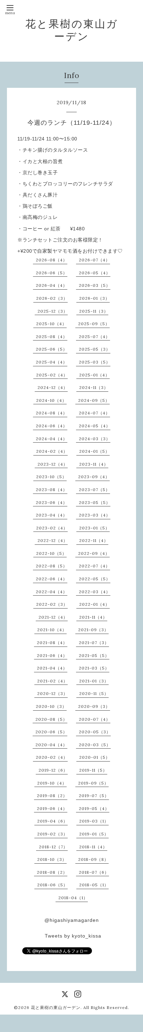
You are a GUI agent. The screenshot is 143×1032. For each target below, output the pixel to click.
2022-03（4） (94, 591)
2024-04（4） (51, 438)
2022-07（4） (94, 565)
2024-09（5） (94, 400)
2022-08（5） (51, 565)
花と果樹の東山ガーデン (71, 30)
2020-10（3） (51, 706)
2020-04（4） (51, 744)
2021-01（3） (94, 680)
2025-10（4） (51, 323)
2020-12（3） (52, 693)
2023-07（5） (94, 489)
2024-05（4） (94, 425)
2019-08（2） (52, 795)
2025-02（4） (52, 374)
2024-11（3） (93, 387)
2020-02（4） (52, 757)
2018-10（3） (52, 859)
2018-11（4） (93, 846)
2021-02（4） (52, 680)
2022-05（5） (94, 578)
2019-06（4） (52, 808)
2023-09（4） (94, 476)
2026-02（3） (52, 298)
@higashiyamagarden (71, 920)
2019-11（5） (93, 770)
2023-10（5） (51, 476)
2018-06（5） (52, 884)
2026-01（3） (94, 298)
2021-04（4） (52, 668)
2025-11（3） (93, 311)
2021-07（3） (94, 642)
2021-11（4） (93, 617)
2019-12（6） (53, 770)
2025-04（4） (51, 362)
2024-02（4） (52, 451)
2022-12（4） (52, 540)
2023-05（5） (94, 502)
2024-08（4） (51, 412)
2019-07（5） (94, 795)
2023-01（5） (94, 527)
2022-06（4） (51, 578)
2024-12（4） (52, 387)
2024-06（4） (51, 425)
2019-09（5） (93, 783)
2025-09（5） (94, 323)
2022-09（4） (94, 553)
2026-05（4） (94, 272)
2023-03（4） (94, 515)
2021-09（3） (93, 629)
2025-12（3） (52, 311)
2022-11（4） (93, 540)
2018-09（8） (93, 859)
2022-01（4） (94, 604)
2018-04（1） (73, 897)
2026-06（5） (51, 272)
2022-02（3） (52, 604)
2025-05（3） (94, 349)
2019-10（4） (52, 783)
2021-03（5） (94, 668)
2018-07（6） (94, 872)
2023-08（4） (51, 489)
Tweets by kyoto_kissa (73, 936)
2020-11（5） (94, 693)
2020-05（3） (95, 731)
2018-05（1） (94, 884)
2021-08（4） (52, 642)
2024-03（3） (94, 438)
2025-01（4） (94, 374)
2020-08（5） (51, 719)
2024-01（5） (94, 451)
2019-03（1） (94, 821)
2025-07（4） (94, 336)
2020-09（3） (94, 706)
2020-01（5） (94, 757)
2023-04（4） (51, 515)
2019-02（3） (52, 833)
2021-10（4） (52, 629)
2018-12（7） (53, 846)
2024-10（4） (51, 400)
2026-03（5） (94, 285)
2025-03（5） (94, 362)
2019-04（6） (52, 821)
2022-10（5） (51, 553)
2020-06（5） (51, 731)
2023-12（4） (52, 464)
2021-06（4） (52, 655)
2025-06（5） (51, 349)
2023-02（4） (52, 527)
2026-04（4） (51, 285)
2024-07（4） (94, 412)
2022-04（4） (51, 591)
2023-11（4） (93, 464)
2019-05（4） (94, 808)
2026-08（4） (51, 259)
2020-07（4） (94, 719)
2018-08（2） (52, 872)
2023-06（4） (51, 502)
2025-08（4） (51, 336)
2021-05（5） (94, 655)
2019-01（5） (94, 833)
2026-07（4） (94, 259)
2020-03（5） (95, 744)
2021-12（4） (53, 617)
